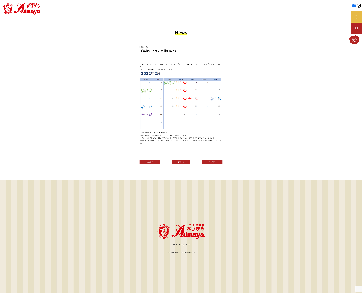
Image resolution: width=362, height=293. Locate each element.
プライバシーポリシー (181, 244)
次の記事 (150, 162)
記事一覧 (181, 162)
